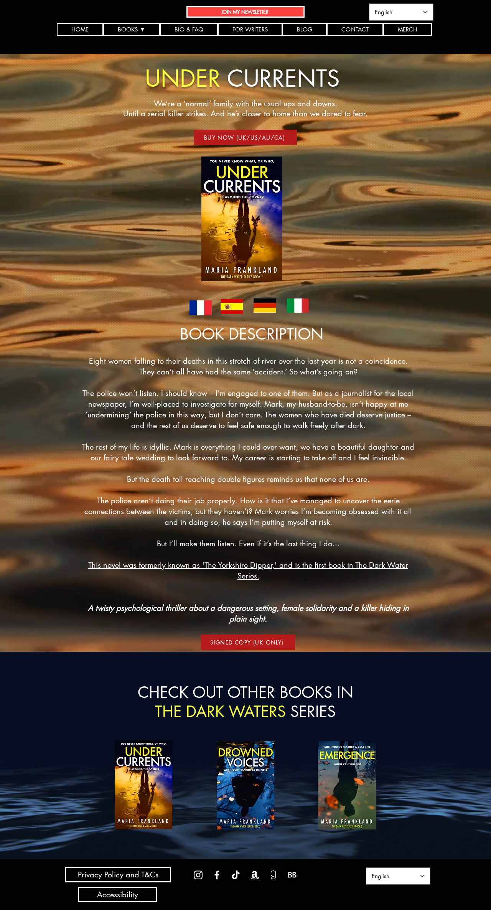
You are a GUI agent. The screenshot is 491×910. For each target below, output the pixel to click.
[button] (131, 29)
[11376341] (273, 874)
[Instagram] (198, 874)
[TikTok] (235, 874)
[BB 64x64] (292, 874)
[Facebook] (216, 874)
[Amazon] (254, 874)
